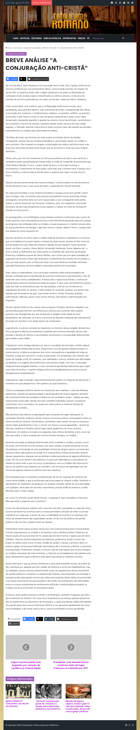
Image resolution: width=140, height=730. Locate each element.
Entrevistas (69, 38)
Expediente (28, 725)
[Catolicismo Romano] (70, 20)
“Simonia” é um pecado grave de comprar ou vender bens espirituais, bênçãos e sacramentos (48, 705)
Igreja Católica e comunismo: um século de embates (17, 704)
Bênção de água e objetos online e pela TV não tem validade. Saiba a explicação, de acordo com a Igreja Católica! (78, 706)
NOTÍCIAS (25, 38)
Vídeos (81, 38)
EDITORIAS (36, 38)
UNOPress (53, 725)
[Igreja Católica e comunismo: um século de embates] (19, 691)
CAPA (15, 38)
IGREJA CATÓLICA (52, 38)
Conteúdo (18, 48)
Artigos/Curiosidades (33, 48)
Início (9, 48)
